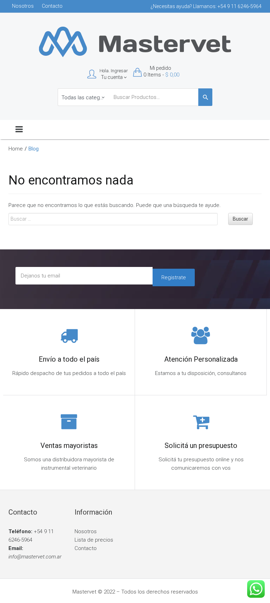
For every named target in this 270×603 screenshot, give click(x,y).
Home (15, 149)
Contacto (52, 6)
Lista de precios (94, 540)
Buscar (240, 219)
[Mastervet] (135, 41)
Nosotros (23, 6)
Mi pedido (160, 68)
